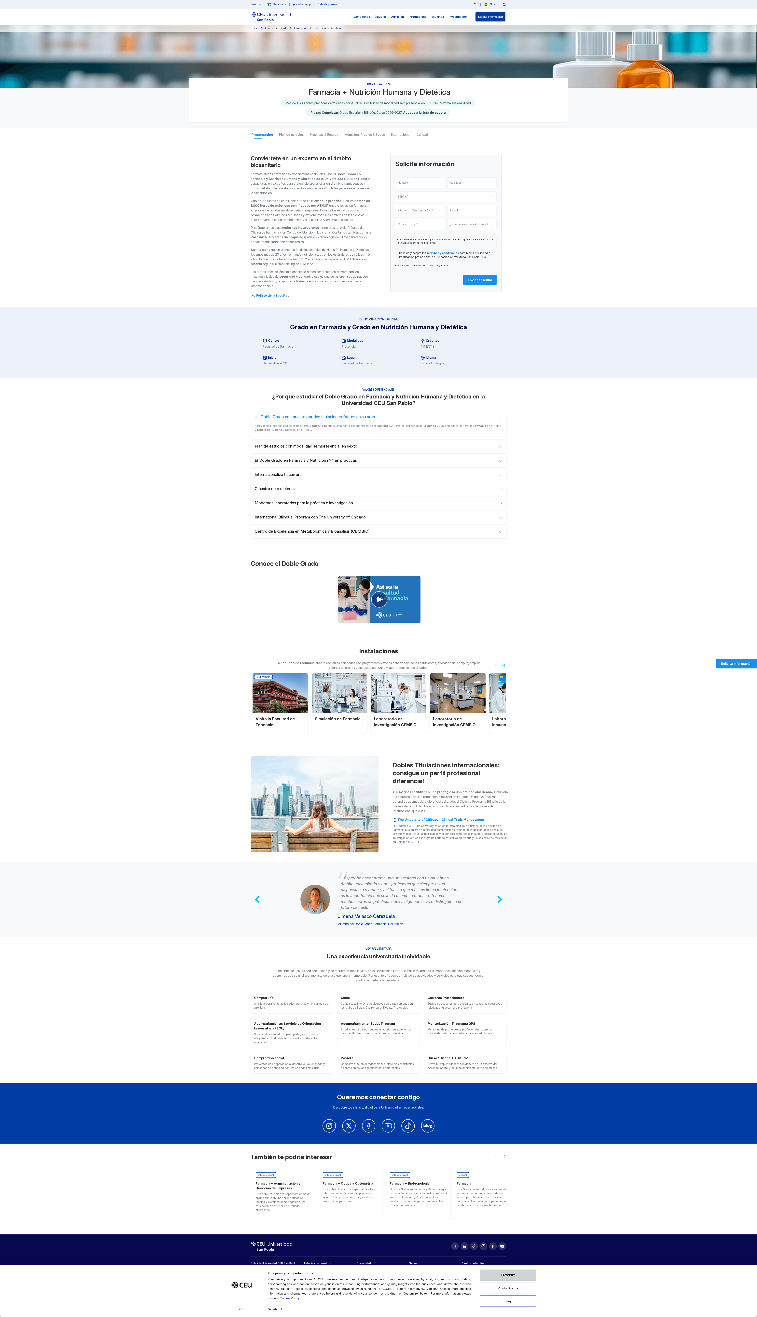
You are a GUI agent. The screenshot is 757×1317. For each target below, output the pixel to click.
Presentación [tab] (262, 135)
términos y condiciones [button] (443, 253)
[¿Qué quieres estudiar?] (504, 4)
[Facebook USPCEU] (493, 1246)
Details (272, 1309)
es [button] (491, 4)
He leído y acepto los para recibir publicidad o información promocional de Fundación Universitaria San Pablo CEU (444, 255)
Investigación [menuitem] (458, 16)
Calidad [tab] (422, 135)
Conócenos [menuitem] (362, 16)
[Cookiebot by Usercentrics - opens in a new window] (241, 1309)
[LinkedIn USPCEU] (464, 1246)
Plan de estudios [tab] (291, 135)
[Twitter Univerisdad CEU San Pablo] (349, 1126)
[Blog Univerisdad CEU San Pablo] (427, 1126)
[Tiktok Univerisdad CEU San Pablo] (408, 1126)
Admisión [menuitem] (397, 16)
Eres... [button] (254, 4)
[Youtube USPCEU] (502, 1246)
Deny (508, 1301)
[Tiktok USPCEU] (474, 1246)
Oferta (269, 28)
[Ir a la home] (271, 16)
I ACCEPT (508, 1275)
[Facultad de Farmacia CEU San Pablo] (379, 599)
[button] (475, 4)
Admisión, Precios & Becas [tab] (365, 135)
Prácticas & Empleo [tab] (324, 135)
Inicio (255, 28)
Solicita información (490, 16)
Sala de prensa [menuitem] (327, 4)
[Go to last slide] (258, 899)
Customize (505, 1288)
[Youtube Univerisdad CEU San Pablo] (388, 1126)
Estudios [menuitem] (381, 16)
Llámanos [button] (277, 4)
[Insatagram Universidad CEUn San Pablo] (329, 1126)
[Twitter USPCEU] (455, 1246)
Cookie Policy (290, 1298)
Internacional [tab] (400, 135)
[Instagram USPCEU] (483, 1246)
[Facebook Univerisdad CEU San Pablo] (368, 1126)
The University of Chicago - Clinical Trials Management (440, 820)
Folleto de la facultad (272, 295)
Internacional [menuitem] (418, 16)
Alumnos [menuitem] (438, 16)
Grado (284, 28)
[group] (284, 1192)
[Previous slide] (494, 667)
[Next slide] (505, 667)
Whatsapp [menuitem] (304, 4)
